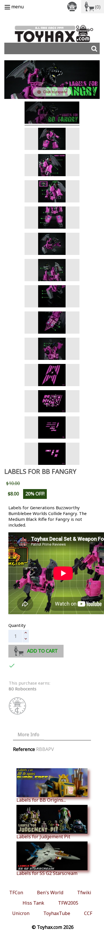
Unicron (20, 913)
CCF (88, 913)
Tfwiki (84, 892)
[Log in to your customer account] (73, 6)
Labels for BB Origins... (41, 800)
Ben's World (50, 892)
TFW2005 (68, 903)
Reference (24, 749)
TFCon (16, 892)
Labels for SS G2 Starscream (46, 873)
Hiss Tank (33, 903)
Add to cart (42, 651)
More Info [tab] (28, 734)
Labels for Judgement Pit (43, 836)
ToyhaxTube (56, 913)
